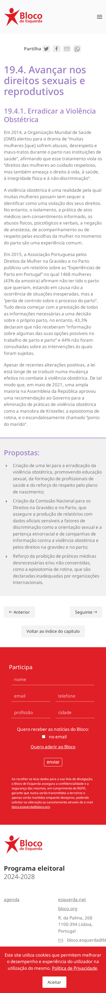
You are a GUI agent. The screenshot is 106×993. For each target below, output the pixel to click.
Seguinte (83, 612)
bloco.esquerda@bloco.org (31, 807)
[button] (99, 16)
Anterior (22, 612)
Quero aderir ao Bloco (53, 747)
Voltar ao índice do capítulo (53, 631)
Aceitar (54, 982)
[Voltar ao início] (23, 16)
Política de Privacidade (74, 968)
